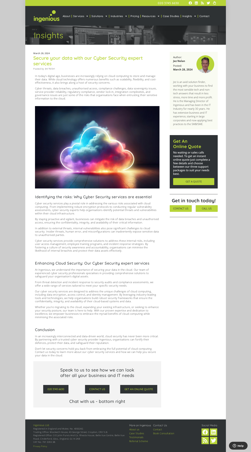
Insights (187, 16)
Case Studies (171, 16)
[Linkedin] (196, 3)
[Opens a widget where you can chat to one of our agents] (238, 446)
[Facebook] (190, 3)
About (66, 16)
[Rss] (202, 3)
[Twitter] (208, 3)
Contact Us (180, 208)
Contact (204, 16)
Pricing (134, 16)
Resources (149, 16)
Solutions (97, 16)
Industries (117, 16)
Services (78, 16)
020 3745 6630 (168, 3)
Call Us (207, 208)
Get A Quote (194, 181)
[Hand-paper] (214, 3)
